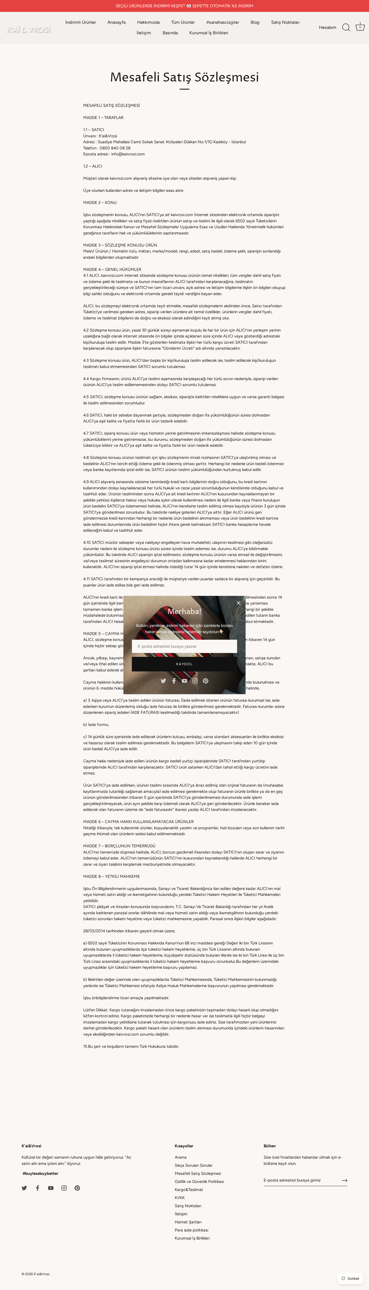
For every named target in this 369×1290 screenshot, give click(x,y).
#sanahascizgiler (222, 22)
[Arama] (346, 27)
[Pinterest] (205, 680)
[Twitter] (163, 680)
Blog (255, 22)
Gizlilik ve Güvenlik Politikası (199, 1181)
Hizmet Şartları (188, 1222)
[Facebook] (174, 680)
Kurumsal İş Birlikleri (208, 32)
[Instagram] (195, 680)
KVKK (180, 1197)
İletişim (144, 32)
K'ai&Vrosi (42, 1274)
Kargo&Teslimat (189, 1189)
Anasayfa (117, 22)
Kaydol (184, 664)
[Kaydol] (344, 1180)
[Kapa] (238, 603)
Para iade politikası (191, 1230)
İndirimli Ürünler (80, 22)
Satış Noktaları (285, 22)
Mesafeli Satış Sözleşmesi (198, 1173)
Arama (181, 1157)
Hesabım (327, 27)
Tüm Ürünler (183, 22)
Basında (170, 32)
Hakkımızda (148, 22)
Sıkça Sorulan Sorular (194, 1165)
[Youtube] (184, 680)
